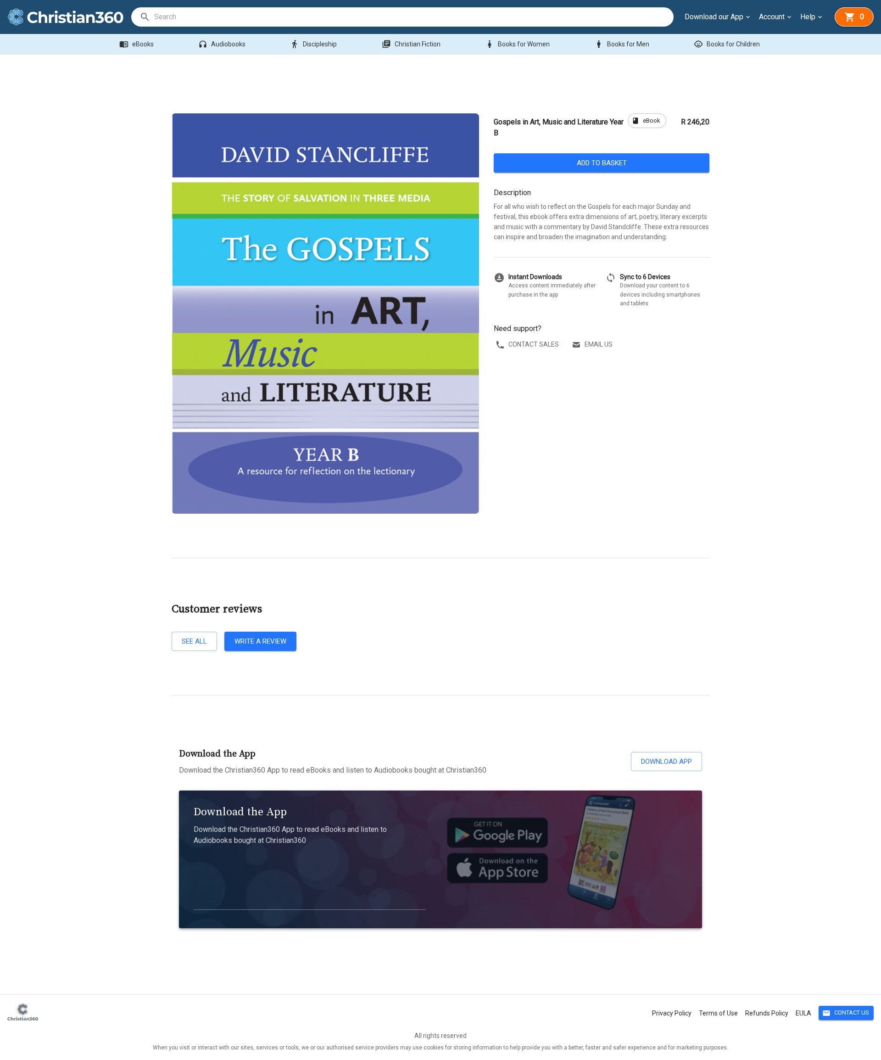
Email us (599, 344)
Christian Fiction (411, 44)
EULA (803, 1013)
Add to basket (602, 163)
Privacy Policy (671, 1013)
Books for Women (517, 44)
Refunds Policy (766, 1013)
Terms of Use (718, 1013)
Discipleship (313, 44)
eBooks (136, 44)
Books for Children (727, 44)
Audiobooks (221, 44)
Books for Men (621, 44)
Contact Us (845, 1013)
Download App (666, 761)
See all (194, 641)
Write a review (260, 641)
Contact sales (533, 344)
